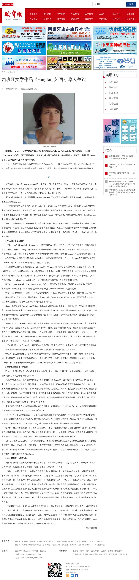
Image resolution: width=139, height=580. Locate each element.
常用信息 (113, 109)
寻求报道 (35, 551)
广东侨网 (46, 545)
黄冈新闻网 (77, 554)
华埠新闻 (47, 14)
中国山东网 (56, 545)
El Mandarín (7, 4)
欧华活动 (47, 19)
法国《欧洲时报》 (84, 545)
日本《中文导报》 (99, 545)
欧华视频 (61, 19)
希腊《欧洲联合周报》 (98, 541)
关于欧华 (18, 551)
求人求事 (113, 98)
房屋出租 (113, 92)
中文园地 (103, 19)
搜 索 (131, 4)
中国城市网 (123, 554)
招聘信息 (113, 82)
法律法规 (75, 19)
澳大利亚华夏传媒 (35, 545)
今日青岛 (33, 19)
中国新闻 (75, 14)
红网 (87, 551)
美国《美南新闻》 (81, 541)
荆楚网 (110, 551)
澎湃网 (39, 541)
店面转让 (113, 87)
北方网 (75, 551)
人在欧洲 (116, 19)
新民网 (32, 541)
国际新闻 (89, 14)
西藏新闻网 (95, 551)
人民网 (57, 541)
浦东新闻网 (118, 551)
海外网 (64, 541)
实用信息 (112, 75)
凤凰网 (24, 545)
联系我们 (43, 551)
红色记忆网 (103, 554)
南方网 (82, 551)
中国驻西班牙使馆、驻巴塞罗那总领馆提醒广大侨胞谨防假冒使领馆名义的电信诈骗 (122, 192)
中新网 (17, 541)
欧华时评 (130, 19)
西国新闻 (33, 14)
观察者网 (73, 545)
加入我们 (26, 551)
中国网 (70, 541)
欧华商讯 (61, 14)
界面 (45, 541)
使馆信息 (113, 103)
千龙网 (85, 554)
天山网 (103, 551)
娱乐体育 (116, 14)
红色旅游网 (93, 554)
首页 (3, 72)
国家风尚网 (113, 554)
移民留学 (89, 19)
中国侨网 (25, 541)
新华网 (50, 541)
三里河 (102, 14)
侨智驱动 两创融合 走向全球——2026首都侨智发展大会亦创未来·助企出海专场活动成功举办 (122, 183)
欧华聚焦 (130, 14)
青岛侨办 (64, 545)
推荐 (108, 150)
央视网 (17, 545)
